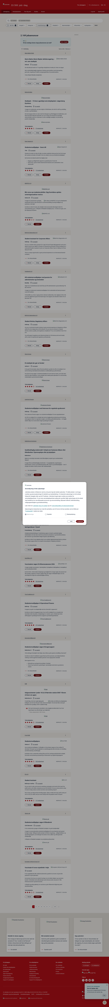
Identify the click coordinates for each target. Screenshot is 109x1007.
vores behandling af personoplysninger (62, 506)
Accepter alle (80, 521)
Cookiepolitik (29, 511)
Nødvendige (30, 514)
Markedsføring (71, 514)
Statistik (49, 514)
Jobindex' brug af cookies (40, 506)
